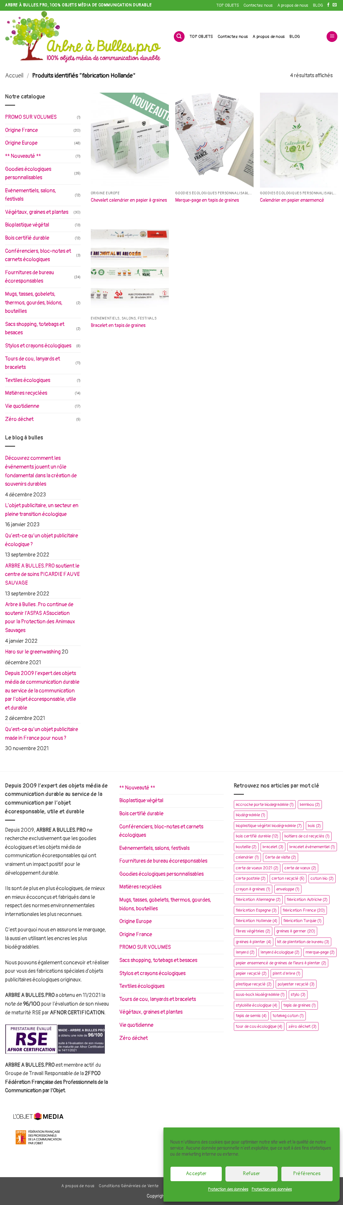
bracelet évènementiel (312, 847)
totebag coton (288, 1015)
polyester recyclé (296, 984)
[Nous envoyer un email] (335, 5)
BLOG (318, 5)
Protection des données (228, 1189)
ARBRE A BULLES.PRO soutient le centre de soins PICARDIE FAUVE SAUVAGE (42, 574)
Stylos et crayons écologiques (38, 345)
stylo (298, 994)
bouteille (246, 847)
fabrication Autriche (307, 899)
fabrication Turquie (302, 920)
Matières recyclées (26, 393)
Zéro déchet (19, 419)
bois (314, 825)
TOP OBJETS (227, 5)
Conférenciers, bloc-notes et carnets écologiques (38, 255)
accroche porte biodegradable (265, 804)
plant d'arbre (286, 973)
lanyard (245, 952)
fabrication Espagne (256, 910)
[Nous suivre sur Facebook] (328, 5)
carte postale (251, 878)
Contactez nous (258, 5)
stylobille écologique (256, 1005)
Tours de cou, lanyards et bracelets (32, 363)
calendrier (247, 857)
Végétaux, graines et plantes (36, 212)
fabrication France (304, 910)
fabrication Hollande (256, 920)
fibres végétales (253, 931)
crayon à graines (253, 889)
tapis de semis (251, 1015)
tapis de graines (299, 1005)
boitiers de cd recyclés (307, 836)
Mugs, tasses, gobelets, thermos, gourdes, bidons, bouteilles (33, 303)
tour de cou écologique (259, 1026)
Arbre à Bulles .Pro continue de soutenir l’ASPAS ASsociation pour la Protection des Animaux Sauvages (40, 617)
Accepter (196, 1173)
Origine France (21, 130)
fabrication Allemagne (258, 899)
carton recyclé (288, 878)
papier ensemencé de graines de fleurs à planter (281, 963)
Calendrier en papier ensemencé (292, 200)
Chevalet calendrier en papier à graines (129, 200)
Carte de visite (280, 857)
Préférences (307, 1173)
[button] (332, 36)
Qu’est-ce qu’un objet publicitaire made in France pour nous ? (41, 733)
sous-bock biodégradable (260, 994)
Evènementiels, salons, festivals (30, 195)
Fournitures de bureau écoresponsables (29, 277)
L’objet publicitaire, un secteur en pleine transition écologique (41, 510)
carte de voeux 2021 (257, 868)
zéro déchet (302, 1026)
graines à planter (253, 942)
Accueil (14, 76)
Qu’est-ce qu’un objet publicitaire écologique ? (41, 540)
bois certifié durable (257, 836)
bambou (310, 804)
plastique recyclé (254, 984)
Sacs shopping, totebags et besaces (34, 328)
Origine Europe (21, 143)
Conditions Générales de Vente (129, 1186)
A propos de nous (292, 5)
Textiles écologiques (27, 380)
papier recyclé (251, 973)
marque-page (320, 952)
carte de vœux (300, 868)
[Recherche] (179, 36)
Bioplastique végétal (27, 225)
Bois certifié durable (27, 238)
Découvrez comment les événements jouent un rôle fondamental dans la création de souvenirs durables (41, 471)
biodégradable (250, 815)
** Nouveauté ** (23, 156)
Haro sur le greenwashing (33, 651)
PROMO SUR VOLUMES (31, 117)
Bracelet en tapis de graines (118, 325)
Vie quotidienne (22, 406)
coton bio (322, 878)
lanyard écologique (280, 952)
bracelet (273, 847)
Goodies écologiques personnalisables (28, 173)
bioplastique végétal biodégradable (269, 825)
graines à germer (295, 931)
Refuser (251, 1173)
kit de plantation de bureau (303, 942)
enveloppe (287, 889)
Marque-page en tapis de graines (207, 200)
